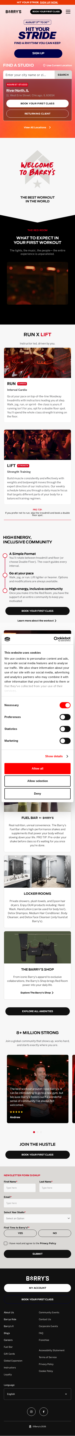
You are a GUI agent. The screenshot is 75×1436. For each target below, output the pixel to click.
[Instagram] (31, 1412)
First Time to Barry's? (16, 1228)
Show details (54, 756)
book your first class (37, 611)
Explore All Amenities (37, 1011)
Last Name (45, 1182)
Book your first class (37, 1299)
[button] (68, 12)
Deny (37, 793)
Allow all (37, 768)
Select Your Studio (15, 1212)
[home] (17, 11)
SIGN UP (38, 53)
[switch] (65, 717)
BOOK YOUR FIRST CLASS (46, 12)
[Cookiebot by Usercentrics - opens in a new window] (54, 639)
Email (8, 1197)
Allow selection (37, 781)
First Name (10, 1182)
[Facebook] (43, 1412)
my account (37, 1288)
